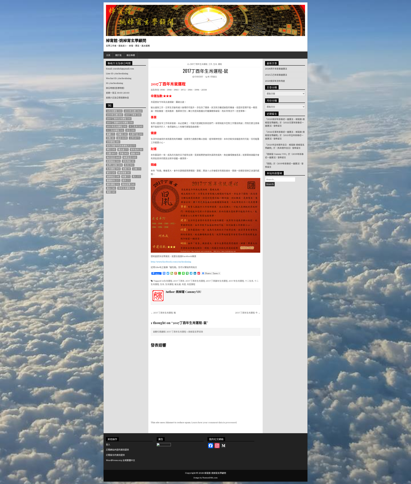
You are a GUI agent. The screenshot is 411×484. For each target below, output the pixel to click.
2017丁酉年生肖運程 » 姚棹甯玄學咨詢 (184, 331)
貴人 (136, 176)
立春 (136, 169)
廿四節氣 (113, 142)
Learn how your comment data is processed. (214, 422)
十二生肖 (249, 281)
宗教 (110, 138)
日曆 (112, 153)
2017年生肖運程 (236, 281)
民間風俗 (113, 161)
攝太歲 (123, 149)
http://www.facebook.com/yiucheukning (171, 262)
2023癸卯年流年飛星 (275, 81)
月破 (123, 153)
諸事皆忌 (113, 176)
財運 (126, 176)
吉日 (130, 130)
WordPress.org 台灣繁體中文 (120, 460)
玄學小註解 (114, 165)
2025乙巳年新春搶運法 (276, 75)
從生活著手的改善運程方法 (121, 146)
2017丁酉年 (178, 281)
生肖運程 (169, 284)
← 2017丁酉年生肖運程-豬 (163, 313)
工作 (210, 64)
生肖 (215, 64)
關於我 (118, 55)
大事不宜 (136, 134)
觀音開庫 (124, 173)
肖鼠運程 (191, 284)
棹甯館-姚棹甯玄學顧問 (126, 40)
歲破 (135, 153)
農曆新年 (113, 180)
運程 (220, 64)
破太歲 (178, 284)
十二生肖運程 (115, 130)
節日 (111, 173)
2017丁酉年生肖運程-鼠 (205, 71)
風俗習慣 (128, 184)
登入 (108, 444)
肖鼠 (184, 284)
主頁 (108, 55)
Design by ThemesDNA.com (205, 478)
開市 (126, 180)
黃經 (111, 192)
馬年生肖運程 (126, 188)
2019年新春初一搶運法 (288, 163)
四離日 (122, 134)
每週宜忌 (129, 157)
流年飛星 (128, 161)
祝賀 (126, 169)
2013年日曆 (133, 111)
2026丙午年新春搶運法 (276, 69)
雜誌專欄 (131, 55)
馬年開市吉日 (284, 148)
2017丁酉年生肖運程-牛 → (247, 313)
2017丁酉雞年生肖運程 (217, 281)
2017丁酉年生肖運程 (198, 64)
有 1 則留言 (212, 76)
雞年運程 (113, 184)
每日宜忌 (113, 157)
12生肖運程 (167, 281)
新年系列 (136, 149)
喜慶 (110, 134)
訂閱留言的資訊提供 (115, 455)
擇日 (111, 149)
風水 (111, 188)
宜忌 (122, 138)
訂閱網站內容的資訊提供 (117, 449)
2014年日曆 (114, 115)
